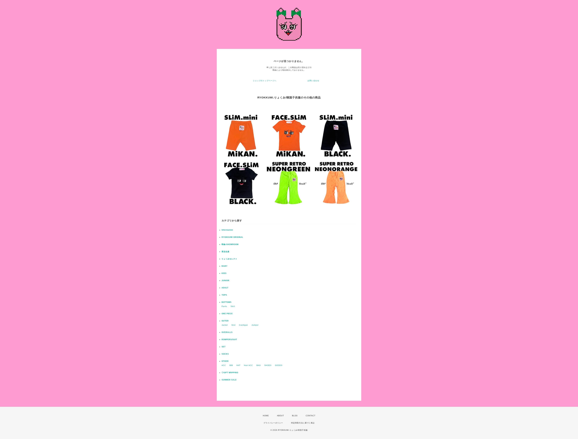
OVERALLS (227, 332)
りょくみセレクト (229, 259)
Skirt (233, 306)
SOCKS (225, 354)
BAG (258, 365)
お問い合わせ (313, 81)
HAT (238, 365)
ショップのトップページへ (264, 81)
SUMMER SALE (229, 380)
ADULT (225, 288)
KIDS (224, 273)
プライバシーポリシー (273, 423)
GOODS (278, 365)
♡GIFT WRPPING (230, 373)
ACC (224, 365)
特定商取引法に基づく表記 (303, 423)
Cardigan (243, 325)
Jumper (255, 325)
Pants (224, 306)
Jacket (225, 325)
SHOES (267, 365)
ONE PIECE (227, 314)
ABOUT (280, 416)
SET (223, 347)
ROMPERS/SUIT (229, 339)
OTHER (225, 361)
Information (227, 230)
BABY (224, 266)
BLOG (295, 416)
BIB (231, 365)
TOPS (224, 295)
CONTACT (310, 416)
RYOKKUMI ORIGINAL (232, 237)
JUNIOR (225, 280)
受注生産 (225, 252)
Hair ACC (248, 365)
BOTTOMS (227, 302)
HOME (266, 416)
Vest (233, 325)
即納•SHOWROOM (230, 244)
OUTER (225, 321)
